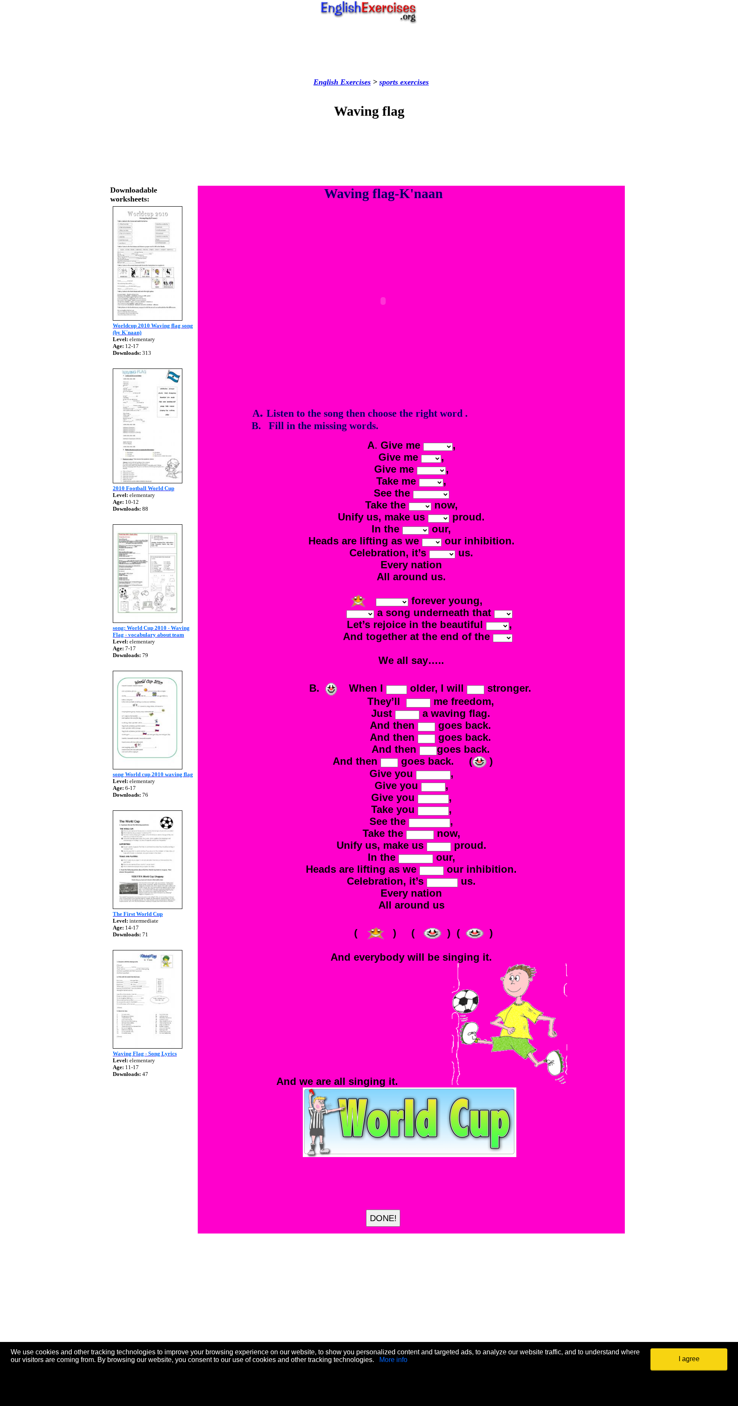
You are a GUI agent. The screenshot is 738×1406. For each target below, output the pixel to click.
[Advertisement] (369, 51)
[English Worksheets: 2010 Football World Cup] (147, 481)
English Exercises (342, 82)
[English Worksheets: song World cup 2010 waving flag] (147, 767)
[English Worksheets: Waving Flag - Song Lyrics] (147, 1046)
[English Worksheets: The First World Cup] (147, 906)
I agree (689, 1358)
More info (393, 1359)
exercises (413, 82)
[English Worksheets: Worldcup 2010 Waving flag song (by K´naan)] (147, 318)
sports (388, 82)
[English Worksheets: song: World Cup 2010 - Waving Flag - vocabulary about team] (147, 620)
